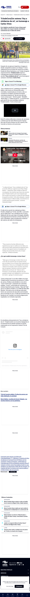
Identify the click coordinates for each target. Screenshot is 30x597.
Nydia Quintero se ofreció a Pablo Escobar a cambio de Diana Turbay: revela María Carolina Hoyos (16, 516)
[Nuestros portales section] (28, 570)
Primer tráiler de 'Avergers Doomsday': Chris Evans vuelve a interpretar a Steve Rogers (18, 134)
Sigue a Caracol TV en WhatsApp (13, 81)
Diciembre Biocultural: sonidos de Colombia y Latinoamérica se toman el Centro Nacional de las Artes (18, 141)
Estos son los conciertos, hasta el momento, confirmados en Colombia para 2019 (13, 461)
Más (27, 595)
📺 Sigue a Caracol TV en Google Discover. (15, 85)
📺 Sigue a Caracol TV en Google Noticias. (15, 206)
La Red (5, 527)
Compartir (20, 38)
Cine (9, 131)
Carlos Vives (12, 471)
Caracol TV (3, 14)
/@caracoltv (8, 38)
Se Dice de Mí (7, 499)
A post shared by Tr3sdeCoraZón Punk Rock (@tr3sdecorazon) (16, 365)
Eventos (10, 138)
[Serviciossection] (28, 573)
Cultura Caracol (9, 14)
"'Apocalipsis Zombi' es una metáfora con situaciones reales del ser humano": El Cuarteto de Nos (15, 466)
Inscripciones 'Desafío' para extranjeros (10, 10)
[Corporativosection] (28, 576)
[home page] (6, 7)
